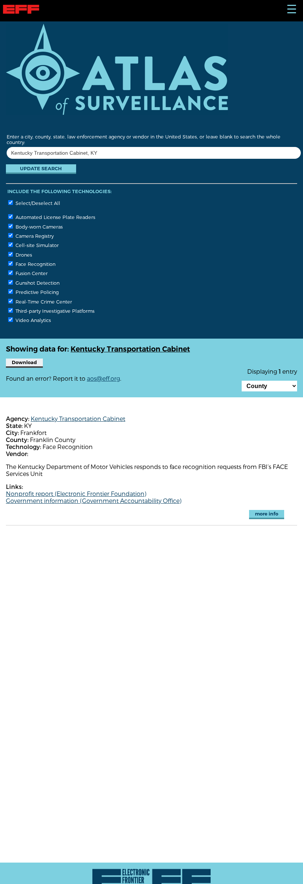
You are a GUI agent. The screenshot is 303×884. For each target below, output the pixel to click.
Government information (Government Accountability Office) (93, 500)
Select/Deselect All (37, 203)
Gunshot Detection (36, 282)
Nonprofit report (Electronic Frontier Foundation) (76, 493)
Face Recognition (34, 264)
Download (24, 362)
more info (266, 514)
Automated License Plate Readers (54, 217)
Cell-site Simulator (36, 245)
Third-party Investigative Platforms (54, 310)
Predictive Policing (36, 292)
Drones (23, 254)
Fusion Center (31, 273)
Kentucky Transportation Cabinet (78, 418)
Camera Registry (34, 236)
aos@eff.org (103, 378)
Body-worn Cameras (38, 226)
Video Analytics (32, 320)
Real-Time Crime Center (43, 301)
